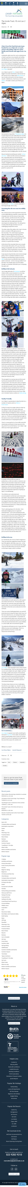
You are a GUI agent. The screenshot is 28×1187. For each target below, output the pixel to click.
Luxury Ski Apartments (14, 1089)
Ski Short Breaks (14, 1091)
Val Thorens (14, 1114)
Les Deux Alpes (6, 750)
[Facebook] (8, 27)
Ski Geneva (14, 1098)
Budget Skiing (14, 1096)
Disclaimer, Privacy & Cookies (14, 1076)
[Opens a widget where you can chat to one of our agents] (22, 1184)
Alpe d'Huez (20, 75)
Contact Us (14, 1062)
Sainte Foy (14, 1109)
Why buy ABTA (14, 1064)
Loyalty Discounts (14, 1069)
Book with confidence (14, 1067)
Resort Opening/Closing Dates (14, 1141)
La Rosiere (14, 1126)
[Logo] (14, 12)
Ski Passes (14, 1139)
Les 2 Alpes (4, 69)
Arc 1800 (14, 1123)
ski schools (17, 271)
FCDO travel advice (14, 1074)
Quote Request (16, 750)
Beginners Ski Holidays (14, 1093)
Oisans (3, 80)
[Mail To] (11, 27)
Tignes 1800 (14, 1121)
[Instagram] (16, 1169)
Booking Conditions (14, 1071)
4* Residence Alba (19, 134)
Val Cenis (14, 1116)
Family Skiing (14, 1086)
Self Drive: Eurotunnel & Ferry (14, 1134)
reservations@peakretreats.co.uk (14, 1161)
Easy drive (9, 734)
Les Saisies (14, 1119)
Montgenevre (14, 1112)
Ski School (14, 1136)
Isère (13, 72)
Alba (3, 259)
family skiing (22, 393)
